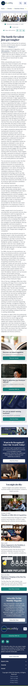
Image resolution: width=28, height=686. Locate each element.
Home (3, 8)
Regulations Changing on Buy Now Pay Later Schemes (13, 578)
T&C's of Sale (14, 678)
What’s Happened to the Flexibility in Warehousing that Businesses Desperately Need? (13, 546)
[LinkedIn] (23, 30)
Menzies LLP (11, 47)
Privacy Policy (14, 682)
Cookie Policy (14, 680)
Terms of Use (14, 676)
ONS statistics (5, 51)
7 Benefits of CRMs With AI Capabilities (14, 515)
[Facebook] (17, 30)
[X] (20, 30)
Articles (9, 8)
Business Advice (19, 8)
